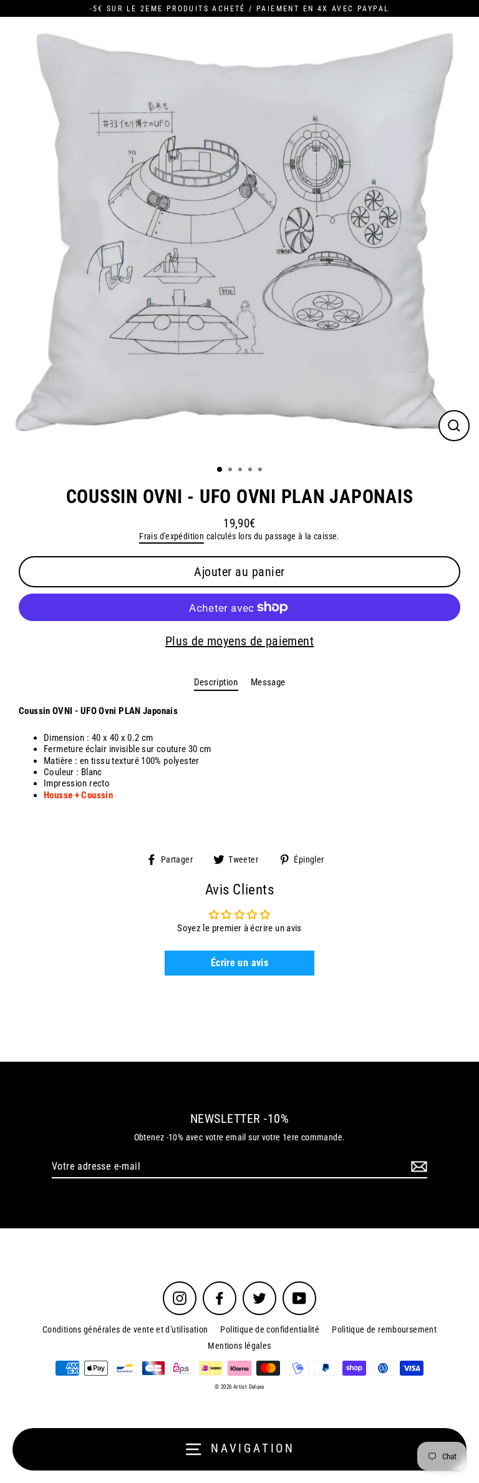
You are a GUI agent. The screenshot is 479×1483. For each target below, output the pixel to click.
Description (216, 682)
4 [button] (251, 470)
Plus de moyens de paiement (239, 641)
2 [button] (231, 470)
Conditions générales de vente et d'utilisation (125, 1329)
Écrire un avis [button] (239, 963)
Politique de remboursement (384, 1329)
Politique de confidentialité (269, 1329)
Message (268, 682)
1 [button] (220, 470)
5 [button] (261, 470)
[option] (239, 236)
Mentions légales (239, 1346)
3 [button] (241, 470)
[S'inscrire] (417, 1166)
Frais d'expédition (171, 536)
